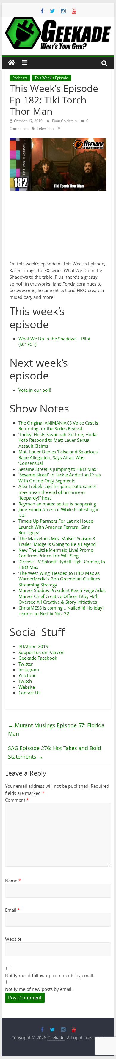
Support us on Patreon (41, 652)
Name (13, 880)
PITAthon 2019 (33, 646)
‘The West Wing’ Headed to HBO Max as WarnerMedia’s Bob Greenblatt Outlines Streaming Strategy (59, 579)
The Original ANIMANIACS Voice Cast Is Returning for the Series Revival (58, 426)
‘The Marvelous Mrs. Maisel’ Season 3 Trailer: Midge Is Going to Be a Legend (57, 541)
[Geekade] (11, 63)
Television (45, 128)
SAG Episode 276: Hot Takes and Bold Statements (54, 752)
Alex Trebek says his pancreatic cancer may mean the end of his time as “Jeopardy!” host (57, 492)
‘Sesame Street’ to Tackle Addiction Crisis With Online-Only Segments (59, 478)
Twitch (25, 681)
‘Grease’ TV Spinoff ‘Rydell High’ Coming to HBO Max (61, 564)
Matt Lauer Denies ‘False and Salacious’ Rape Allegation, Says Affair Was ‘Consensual (58, 457)
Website (26, 687)
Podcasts (19, 77)
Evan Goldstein (65, 120)
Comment (17, 800)
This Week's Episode (51, 77)
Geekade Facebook (37, 658)
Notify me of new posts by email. (39, 989)
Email (12, 910)
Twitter (25, 664)
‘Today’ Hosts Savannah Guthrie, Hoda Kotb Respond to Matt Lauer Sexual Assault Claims (57, 440)
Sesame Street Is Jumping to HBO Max (57, 469)
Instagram (28, 669)
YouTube (27, 675)
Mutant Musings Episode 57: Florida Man (56, 729)
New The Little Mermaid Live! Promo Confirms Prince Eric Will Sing (55, 553)
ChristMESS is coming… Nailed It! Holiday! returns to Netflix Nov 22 (61, 611)
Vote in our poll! (34, 390)
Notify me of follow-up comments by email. (49, 975)
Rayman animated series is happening (57, 504)
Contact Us (29, 693)
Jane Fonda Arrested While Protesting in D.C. (59, 512)
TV (58, 128)
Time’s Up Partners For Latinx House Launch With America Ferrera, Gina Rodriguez (55, 526)
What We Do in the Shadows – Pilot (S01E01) (54, 341)
